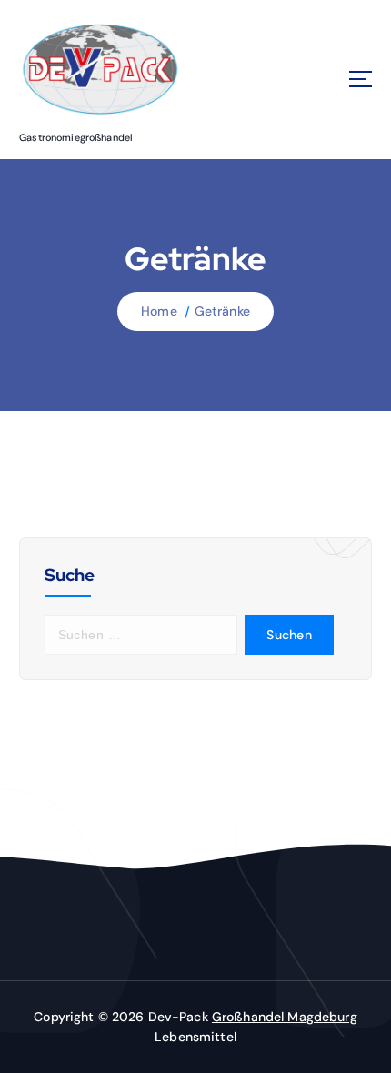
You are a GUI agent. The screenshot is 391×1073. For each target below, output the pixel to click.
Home (159, 311)
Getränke (222, 311)
